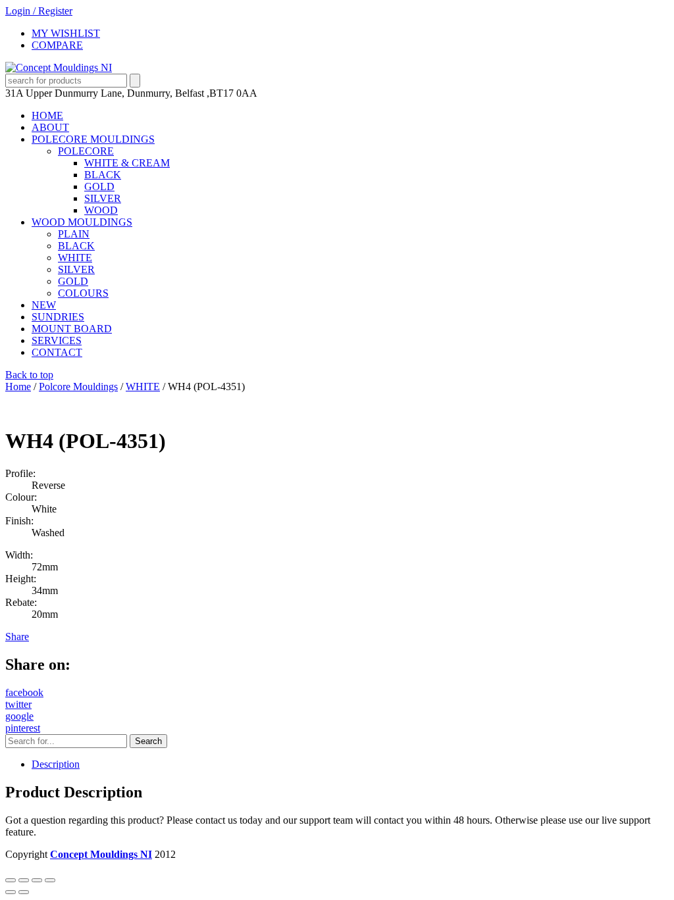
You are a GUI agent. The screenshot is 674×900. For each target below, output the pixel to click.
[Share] (37, 880)
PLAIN (74, 233)
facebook (24, 692)
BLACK (102, 174)
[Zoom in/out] (10, 880)
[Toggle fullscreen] (23, 880)
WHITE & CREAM (127, 162)
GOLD (99, 186)
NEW (44, 305)
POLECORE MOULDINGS (93, 139)
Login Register (38, 10)
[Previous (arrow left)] (10, 892)
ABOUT (50, 127)
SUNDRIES (58, 316)
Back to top (29, 374)
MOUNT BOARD (72, 328)
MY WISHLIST (66, 33)
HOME (47, 115)
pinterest (22, 728)
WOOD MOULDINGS (82, 222)
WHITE (75, 257)
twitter (18, 704)
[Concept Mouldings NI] (58, 67)
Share (17, 636)
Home (18, 386)
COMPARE (57, 45)
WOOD (101, 210)
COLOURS (83, 293)
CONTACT (57, 352)
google (19, 716)
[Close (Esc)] (50, 880)
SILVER (102, 198)
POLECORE (86, 151)
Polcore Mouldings (78, 386)
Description (56, 764)
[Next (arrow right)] (23, 892)
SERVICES (57, 340)
